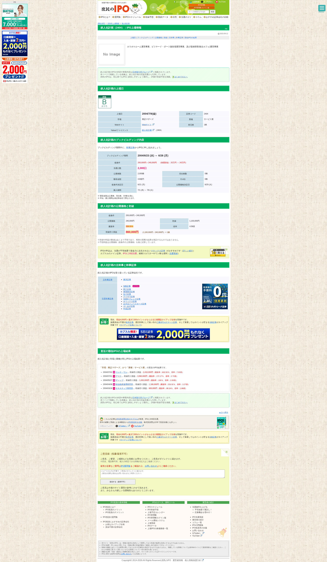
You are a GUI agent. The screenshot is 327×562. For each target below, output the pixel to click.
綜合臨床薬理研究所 (124, 384)
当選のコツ (186, 17)
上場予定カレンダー (156, 512)
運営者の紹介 (198, 520)
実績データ (163, 17)
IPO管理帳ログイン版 (157, 518)
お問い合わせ (151, 466)
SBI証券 (127, 286)
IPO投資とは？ (109, 507)
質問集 (118, 17)
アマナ (118, 376)
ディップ (119, 380)
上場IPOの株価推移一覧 (158, 528)
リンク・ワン (121, 372)
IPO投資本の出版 (199, 528)
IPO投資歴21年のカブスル (127, 419)
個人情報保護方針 (193, 560)
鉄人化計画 (147, 130)
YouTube (222, 2)
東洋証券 (127, 279)
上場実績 (151, 523)
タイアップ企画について (130, 325)
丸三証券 (127, 294)
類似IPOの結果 (191, 38)
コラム (199, 17)
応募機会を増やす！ (203, 512)
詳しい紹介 (188, 251)
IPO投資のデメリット (114, 512)
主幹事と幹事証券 (176, 38)
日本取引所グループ (141, 72)
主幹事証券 (107, 280)
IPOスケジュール (133, 17)
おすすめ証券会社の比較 (217, 17)
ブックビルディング (145, 38)
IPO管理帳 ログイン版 (201, 8)
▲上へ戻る (223, 412)
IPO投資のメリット (113, 510)
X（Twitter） (209, 2)
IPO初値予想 (153, 510)
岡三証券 (127, 289)
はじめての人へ (182, 2)
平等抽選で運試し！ (203, 510)
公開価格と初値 (161, 38)
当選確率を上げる (200, 507)
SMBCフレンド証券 (131, 299)
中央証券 (127, 309)
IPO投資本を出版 (135, 422)
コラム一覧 (197, 522)
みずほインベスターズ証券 (134, 304)
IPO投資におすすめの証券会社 (116, 522)
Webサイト (147, 125)
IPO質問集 (125, 466)
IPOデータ (152, 526)
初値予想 (149, 17)
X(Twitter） (122, 426)
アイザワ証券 (129, 296)
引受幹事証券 (107, 298)
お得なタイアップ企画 (115, 524)
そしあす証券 (129, 306)
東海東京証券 (129, 292)
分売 (175, 17)
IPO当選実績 (197, 517)
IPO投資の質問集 (110, 517)
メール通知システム (156, 520)
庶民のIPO (166, 560)
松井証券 (129, 322)
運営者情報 (178, 560)
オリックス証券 (130, 301)
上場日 (133, 38)
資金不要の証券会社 (114, 527)
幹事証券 (130, 147)
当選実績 (195, 2)
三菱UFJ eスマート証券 (166, 322)
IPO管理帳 (201, 5)
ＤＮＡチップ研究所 (124, 388)
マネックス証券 (158, 251)
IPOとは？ (105, 17)
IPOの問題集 (197, 525)
